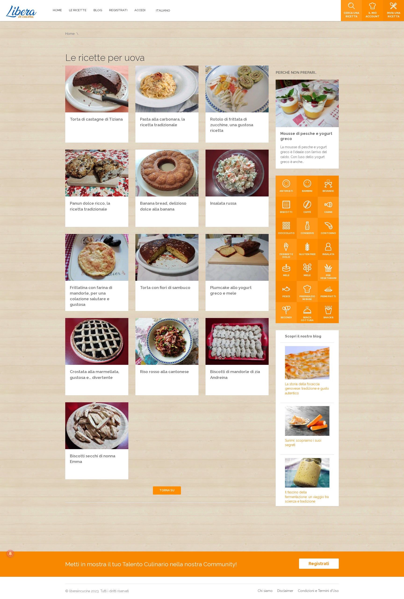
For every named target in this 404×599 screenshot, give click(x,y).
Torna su (166, 490)
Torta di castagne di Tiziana (96, 119)
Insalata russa (223, 203)
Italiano (163, 10)
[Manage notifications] (10, 553)
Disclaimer (285, 591)
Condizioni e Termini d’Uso (318, 591)
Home (70, 34)
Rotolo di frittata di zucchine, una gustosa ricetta (231, 125)
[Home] (21, 11)
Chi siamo (265, 591)
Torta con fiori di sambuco (165, 287)
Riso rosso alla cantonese (164, 371)
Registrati (319, 563)
